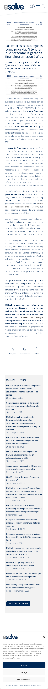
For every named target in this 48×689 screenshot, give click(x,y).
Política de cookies (12, 685)
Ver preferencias (24, 679)
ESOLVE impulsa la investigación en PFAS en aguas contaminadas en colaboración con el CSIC (21, 454)
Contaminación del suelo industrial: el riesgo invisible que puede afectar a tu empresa (22, 406)
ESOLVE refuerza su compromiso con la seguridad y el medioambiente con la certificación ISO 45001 (23, 551)
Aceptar (24, 665)
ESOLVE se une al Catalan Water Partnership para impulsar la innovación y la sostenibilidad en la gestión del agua (24, 508)
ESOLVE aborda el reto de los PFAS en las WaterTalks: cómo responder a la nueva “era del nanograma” (22, 440)
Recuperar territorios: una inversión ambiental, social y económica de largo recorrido (23, 522)
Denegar (24, 672)
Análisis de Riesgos (31, 317)
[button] (44, 637)
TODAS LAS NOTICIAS (18, 604)
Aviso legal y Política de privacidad (31, 685)
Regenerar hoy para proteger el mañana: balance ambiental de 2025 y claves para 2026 (23, 537)
